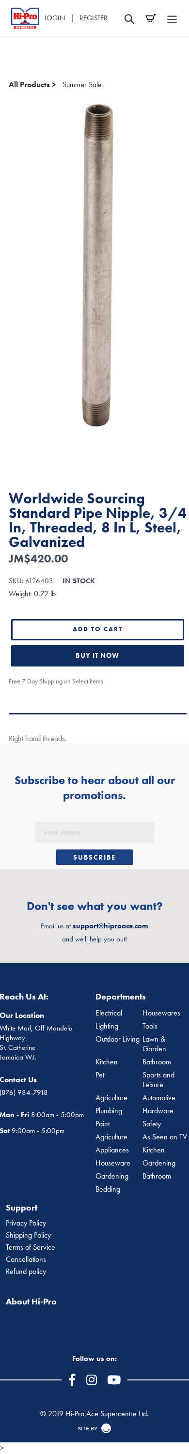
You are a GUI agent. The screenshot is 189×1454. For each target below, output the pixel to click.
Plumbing (108, 1111)
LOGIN (55, 18)
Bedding (107, 1189)
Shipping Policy (28, 1235)
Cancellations (26, 1259)
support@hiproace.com (110, 926)
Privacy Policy (26, 1223)
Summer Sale (82, 84)
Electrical (108, 1013)
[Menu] (172, 18)
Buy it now (97, 655)
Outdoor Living (117, 1039)
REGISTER (93, 18)
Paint (102, 1124)
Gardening (111, 1176)
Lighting (106, 1026)
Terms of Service (30, 1247)
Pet (99, 1075)
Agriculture (111, 1098)
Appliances (112, 1150)
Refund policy (26, 1271)
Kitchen (106, 1062)
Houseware (112, 1163)
